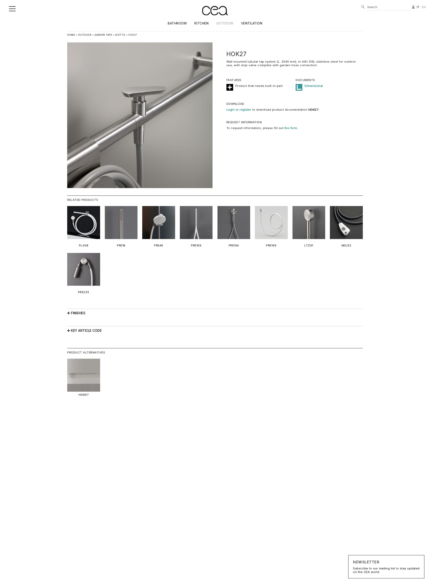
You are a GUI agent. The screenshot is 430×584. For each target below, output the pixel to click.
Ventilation (251, 23)
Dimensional (314, 86)
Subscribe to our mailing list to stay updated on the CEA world (386, 567)
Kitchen (201, 23)
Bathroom (177, 23)
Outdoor (224, 23)
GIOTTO (120, 34)
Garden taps (103, 34)
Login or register (239, 109)
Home (71, 34)
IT (418, 7)
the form (290, 128)
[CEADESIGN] (215, 19)
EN (424, 7)
